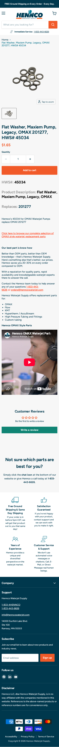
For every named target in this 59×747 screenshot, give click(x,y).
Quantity (6, 152)
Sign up (47, 657)
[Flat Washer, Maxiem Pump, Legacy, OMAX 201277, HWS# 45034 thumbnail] (9, 113)
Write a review (29, 429)
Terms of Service (46, 736)
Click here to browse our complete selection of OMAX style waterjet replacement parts (28, 235)
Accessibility (11, 736)
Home (5, 39)
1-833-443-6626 (41, 31)
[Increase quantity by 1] (30, 159)
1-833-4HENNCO (11, 604)
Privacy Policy (27, 736)
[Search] (53, 24)
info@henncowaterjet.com (16, 614)
